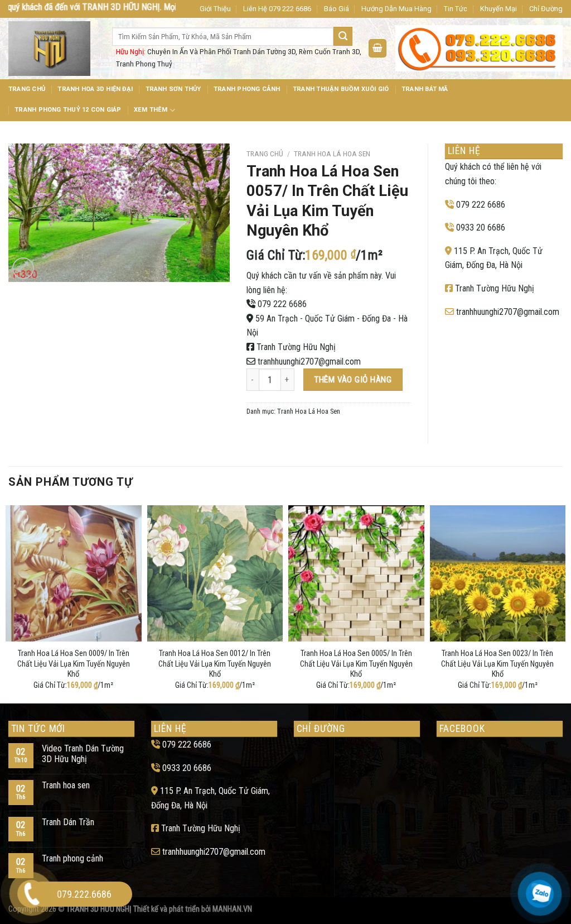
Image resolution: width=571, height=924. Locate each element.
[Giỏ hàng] (377, 48)
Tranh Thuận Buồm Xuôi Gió (341, 89)
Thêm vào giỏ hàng (352, 380)
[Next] (562, 601)
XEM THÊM (151, 109)
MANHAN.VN (232, 909)
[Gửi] (342, 36)
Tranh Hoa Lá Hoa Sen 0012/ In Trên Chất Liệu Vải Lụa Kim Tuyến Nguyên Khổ (214, 664)
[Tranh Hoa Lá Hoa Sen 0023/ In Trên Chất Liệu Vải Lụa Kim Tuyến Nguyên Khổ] (498, 573)
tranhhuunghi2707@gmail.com (309, 361)
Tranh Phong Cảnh (247, 89)
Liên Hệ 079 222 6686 (277, 8)
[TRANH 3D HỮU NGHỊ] (51, 48)
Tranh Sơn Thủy (173, 89)
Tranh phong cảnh (72, 858)
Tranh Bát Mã (424, 89)
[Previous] (9, 601)
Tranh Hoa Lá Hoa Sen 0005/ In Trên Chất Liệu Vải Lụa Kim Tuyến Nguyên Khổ (356, 664)
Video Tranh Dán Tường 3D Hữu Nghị (83, 753)
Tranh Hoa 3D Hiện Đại (95, 89)
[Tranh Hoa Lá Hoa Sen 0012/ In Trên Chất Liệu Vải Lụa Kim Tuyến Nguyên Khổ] (215, 573)
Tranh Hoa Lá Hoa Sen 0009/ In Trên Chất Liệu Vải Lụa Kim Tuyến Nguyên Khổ (73, 664)
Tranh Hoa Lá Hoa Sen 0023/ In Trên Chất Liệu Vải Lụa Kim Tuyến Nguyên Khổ (497, 664)
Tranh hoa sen (66, 785)
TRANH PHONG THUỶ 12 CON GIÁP (67, 109)
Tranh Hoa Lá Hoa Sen (332, 153)
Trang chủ (264, 153)
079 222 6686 (282, 304)
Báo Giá (336, 8)
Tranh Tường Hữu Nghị (296, 347)
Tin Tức (455, 8)
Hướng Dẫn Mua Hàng (396, 8)
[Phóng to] (23, 268)
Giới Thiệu (215, 8)
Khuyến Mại (498, 8)
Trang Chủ (26, 89)
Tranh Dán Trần (68, 822)
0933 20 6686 (480, 227)
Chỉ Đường (546, 8)
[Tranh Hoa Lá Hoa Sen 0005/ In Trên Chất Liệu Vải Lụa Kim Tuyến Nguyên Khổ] (356, 573)
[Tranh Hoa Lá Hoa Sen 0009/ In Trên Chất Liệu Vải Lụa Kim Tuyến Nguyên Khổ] (74, 573)
